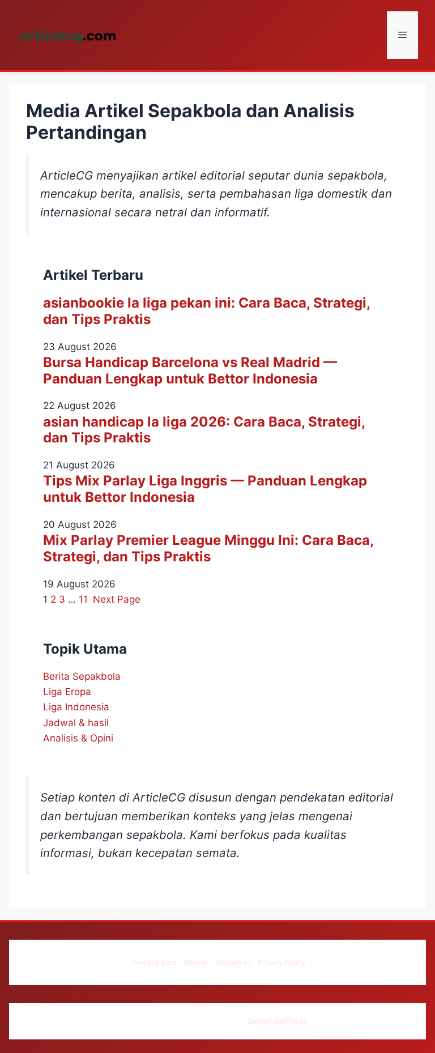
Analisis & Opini (78, 738)
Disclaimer (233, 962)
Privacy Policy (281, 962)
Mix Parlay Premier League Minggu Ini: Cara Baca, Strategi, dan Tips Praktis (208, 548)
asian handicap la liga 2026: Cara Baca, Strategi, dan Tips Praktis (204, 430)
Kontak (196, 962)
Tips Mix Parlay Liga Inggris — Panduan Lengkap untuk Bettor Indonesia (205, 489)
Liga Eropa (67, 691)
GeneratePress (278, 1021)
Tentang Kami (154, 962)
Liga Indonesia (76, 707)
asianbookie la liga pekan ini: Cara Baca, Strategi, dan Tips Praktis (206, 311)
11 (83, 599)
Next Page (116, 599)
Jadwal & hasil (76, 722)
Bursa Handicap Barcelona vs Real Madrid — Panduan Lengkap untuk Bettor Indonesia (190, 371)
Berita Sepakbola (82, 676)
